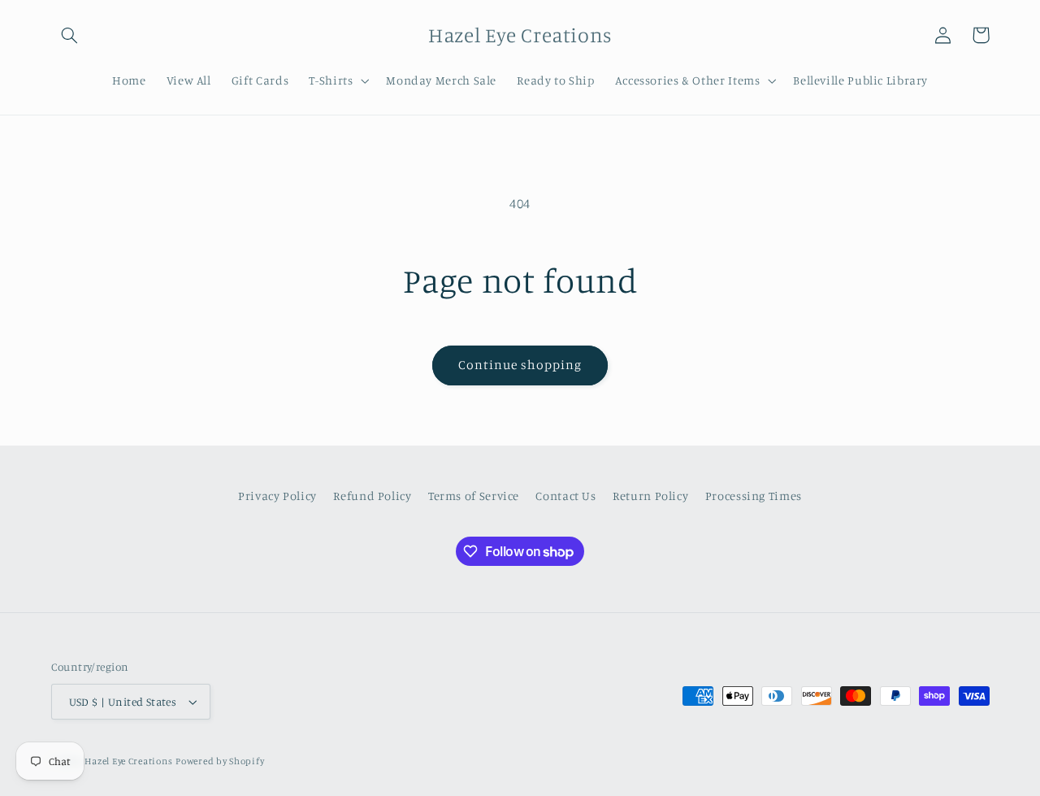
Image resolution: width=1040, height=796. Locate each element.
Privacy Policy (277, 495)
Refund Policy (372, 495)
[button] (70, 35)
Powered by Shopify (220, 761)
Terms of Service (473, 495)
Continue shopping (520, 364)
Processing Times (753, 495)
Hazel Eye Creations (128, 761)
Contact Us (565, 495)
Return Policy (650, 495)
